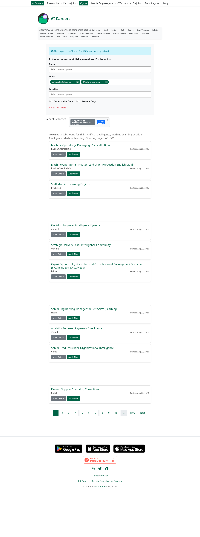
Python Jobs (69, 3)
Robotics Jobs (152, 3)
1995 (132, 412)
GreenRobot (101, 486)
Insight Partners (86, 33)
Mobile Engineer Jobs (102, 3)
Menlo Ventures (46, 36)
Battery (114, 30)
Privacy (104, 475)
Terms (95, 475)
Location (54, 89)
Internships (53, 3)
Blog (165, 3)
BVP (122, 30)
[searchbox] (100, 70)
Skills (52, 76)
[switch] (51, 101)
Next (142, 412)
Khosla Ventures (103, 33)
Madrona (145, 33)
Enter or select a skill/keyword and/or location (80, 59)
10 (116, 412)
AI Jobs (83, 3)
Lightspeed (134, 33)
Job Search (83, 481)
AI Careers (37, 3)
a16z (98, 30)
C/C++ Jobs (122, 3)
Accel (106, 30)
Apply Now (73, 154)
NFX (65, 36)
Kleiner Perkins (119, 33)
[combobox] (100, 69)
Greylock (60, 33)
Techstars (95, 36)
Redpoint (74, 36)
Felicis (155, 30)
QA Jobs (137, 3)
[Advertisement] (100, 210)
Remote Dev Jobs (100, 481)
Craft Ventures (143, 30)
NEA (58, 36)
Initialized (72, 33)
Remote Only (88, 101)
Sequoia (84, 36)
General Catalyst (47, 33)
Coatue (130, 30)
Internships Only (63, 101)
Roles (52, 64)
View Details (58, 154)
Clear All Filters (58, 107)
